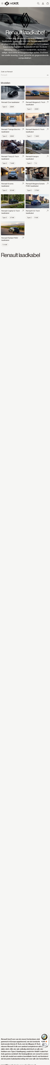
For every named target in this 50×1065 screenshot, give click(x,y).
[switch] (44, 1044)
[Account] (43, 3)
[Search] (47, 75)
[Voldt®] (12, 3)
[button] (2, 3)
